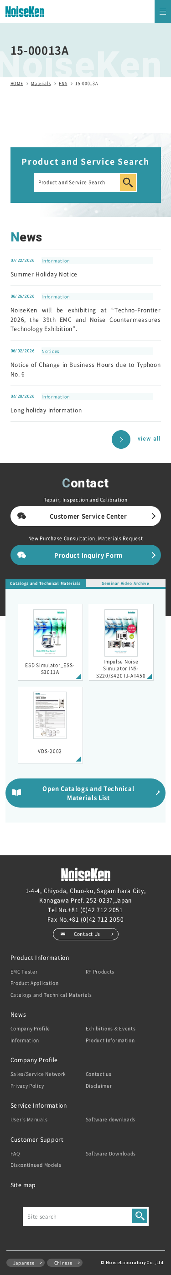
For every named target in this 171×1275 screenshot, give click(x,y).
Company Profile (30, 1028)
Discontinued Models (36, 1164)
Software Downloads (111, 1153)
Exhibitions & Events (111, 1028)
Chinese (63, 1263)
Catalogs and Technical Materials (45, 583)
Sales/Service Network (38, 1073)
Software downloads (111, 1119)
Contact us (99, 1073)
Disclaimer (99, 1085)
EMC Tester (24, 971)
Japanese (24, 1263)
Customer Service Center (88, 516)
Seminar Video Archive (126, 583)
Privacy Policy (27, 1085)
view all (149, 439)
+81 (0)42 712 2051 (95, 910)
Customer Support (37, 1139)
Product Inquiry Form (88, 555)
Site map (23, 1185)
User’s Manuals (29, 1119)
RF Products (100, 971)
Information (25, 1040)
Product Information (110, 1040)
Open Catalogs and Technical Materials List (88, 792)
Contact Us (87, 933)
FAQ (15, 1153)
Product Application (34, 982)
